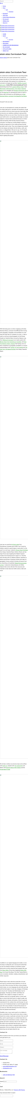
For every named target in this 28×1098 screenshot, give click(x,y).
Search (1, 1081)
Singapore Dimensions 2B (20, 90)
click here (6, 92)
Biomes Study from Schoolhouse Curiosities (10, 341)
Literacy (5, 57)
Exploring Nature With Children (13, 767)
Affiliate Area (6, 21)
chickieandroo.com (7, 1068)
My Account (6, 19)
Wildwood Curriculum (8, 340)
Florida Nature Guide (5, 769)
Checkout (11, 11)
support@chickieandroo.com (10, 1066)
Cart (7, 9)
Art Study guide (15, 544)
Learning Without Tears (17, 86)
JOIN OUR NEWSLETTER (9, 1074)
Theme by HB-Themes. (19, 1089)
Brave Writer (6, 970)
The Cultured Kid (18, 765)
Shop (4, 8)
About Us (5, 22)
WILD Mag (5, 15)
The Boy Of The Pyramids (16, 347)
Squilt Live (4, 765)
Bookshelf (5, 13)
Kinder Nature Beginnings (9, 17)
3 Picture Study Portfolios (21, 550)
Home (4, 6)
